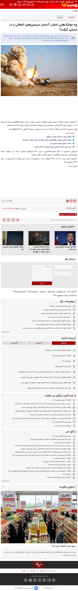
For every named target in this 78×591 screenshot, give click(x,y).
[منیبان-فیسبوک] (19, 4)
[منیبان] (66, 4)
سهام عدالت (32, 291)
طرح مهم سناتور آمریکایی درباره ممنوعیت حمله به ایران (53, 147)
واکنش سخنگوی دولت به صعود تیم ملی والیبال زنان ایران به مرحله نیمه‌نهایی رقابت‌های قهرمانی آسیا (39, 471)
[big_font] (10, 201)
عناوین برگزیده (66, 487)
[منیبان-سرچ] (53, 580)
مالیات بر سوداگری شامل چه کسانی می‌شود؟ (57, 461)
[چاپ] (71, 201)
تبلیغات (40, 576)
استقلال (50, 291)
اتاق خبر (70, 431)
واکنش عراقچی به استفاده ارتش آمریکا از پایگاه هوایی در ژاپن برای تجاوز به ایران (46, 407)
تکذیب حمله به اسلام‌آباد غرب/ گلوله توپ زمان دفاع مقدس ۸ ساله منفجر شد (47, 328)
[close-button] (76, 1)
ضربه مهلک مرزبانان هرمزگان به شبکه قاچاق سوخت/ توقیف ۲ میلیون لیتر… (45, 383)
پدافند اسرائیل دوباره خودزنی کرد (60, 143)
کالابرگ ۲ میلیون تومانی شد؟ (61, 356)
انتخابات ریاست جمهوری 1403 (64, 295)
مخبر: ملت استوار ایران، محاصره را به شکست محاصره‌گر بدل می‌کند (49, 388)
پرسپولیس (60, 291)
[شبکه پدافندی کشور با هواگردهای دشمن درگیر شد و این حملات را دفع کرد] (39, 238)
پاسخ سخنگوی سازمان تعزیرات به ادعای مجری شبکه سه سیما (51, 321)
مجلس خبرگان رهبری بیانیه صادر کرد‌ (59, 465)
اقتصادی (43, 571)
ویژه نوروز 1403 (19, 291)
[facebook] (4, 220)
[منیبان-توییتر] (24, 4)
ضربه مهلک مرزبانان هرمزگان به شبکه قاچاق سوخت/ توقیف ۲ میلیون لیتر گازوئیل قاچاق (43, 411)
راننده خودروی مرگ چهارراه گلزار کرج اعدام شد (57, 310)
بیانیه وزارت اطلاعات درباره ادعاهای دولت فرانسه (56, 313)
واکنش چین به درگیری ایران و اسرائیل (59, 137)
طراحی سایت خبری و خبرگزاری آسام (24, 588)
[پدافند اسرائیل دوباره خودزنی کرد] (12, 238)
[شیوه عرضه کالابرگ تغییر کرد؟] (39, 517)
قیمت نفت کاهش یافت (63, 366)
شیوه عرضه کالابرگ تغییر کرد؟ (61, 422)
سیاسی (53, 571)
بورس (42, 291)
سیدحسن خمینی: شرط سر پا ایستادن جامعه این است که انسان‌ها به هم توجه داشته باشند (43, 404)
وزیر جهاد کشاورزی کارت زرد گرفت (60, 306)
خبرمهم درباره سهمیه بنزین (62, 426)
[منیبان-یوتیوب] (15, 4)
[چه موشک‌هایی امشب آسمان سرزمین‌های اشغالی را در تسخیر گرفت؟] (17, 220)
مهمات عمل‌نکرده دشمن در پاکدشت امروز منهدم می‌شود (53, 324)
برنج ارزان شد (66, 361)
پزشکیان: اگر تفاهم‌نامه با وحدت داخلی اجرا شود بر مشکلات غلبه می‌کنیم (48, 468)
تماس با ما (33, 576)
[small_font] (3, 201)
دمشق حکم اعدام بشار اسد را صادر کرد (59, 317)
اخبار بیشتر (5, 332)
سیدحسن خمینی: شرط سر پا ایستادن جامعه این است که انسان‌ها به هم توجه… (44, 372)
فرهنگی (33, 571)
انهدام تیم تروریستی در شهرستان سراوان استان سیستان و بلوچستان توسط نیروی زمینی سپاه (41, 418)
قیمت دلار (71, 291)
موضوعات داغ (67, 301)
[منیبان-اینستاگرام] (28, 4)
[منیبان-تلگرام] (32, 4)
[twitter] (13, 220)
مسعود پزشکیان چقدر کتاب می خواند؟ (58, 350)
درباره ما (46, 576)
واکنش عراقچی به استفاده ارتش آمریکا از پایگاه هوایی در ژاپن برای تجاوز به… (45, 377)
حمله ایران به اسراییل (67, 214)
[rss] (10, 4)
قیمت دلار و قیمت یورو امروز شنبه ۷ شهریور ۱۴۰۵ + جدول (40, 1)
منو (73, 11)
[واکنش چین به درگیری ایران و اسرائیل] (65, 238)
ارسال (41, 283)
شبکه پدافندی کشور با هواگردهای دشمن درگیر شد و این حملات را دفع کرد (47, 140)
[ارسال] (67, 201)
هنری (24, 571)
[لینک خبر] (74, 201)
